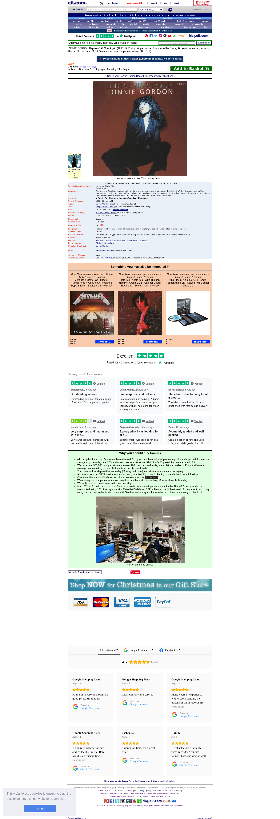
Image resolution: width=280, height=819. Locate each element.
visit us (110, 27)
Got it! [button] (40, 808)
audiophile (93, 24)
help (165, 3)
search (130, 790)
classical (133, 24)
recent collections (162, 793)
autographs (179, 24)
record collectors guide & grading (138, 793)
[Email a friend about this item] (85, 573)
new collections (167, 27)
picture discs (161, 24)
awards (146, 24)
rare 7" (131, 21)
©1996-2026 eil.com (106, 806)
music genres (175, 790)
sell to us (77, 27)
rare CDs (90, 21)
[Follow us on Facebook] (151, 37)
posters (205, 21)
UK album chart (139, 18)
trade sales (124, 27)
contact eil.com (142, 796)
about (176, 3)
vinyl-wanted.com (117, 796)
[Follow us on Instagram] (160, 37)
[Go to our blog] (199, 36)
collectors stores (144, 27)
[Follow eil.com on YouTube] (133, 802)
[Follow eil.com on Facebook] (111, 802)
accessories (120, 790)
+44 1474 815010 (107, 258)
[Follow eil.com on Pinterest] (106, 802)
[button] (192, 602)
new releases (80, 18)
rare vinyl (105, 21)
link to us (109, 790)
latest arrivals (107, 18)
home (100, 790)
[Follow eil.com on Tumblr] (128, 802)
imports (79, 24)
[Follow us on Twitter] (155, 37)
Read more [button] (177, 706)
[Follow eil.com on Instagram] (122, 802)
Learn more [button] (58, 798)
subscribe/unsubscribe (160, 796)
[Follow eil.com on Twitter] (117, 802)
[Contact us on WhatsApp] (174, 37)
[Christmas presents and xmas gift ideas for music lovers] (140, 590)
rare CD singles (160, 21)
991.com (130, 796)
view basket (113, 3)
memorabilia (197, 24)
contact (154, 3)
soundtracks (111, 24)
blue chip (77, 21)
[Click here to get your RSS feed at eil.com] (181, 36)
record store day (195, 18)
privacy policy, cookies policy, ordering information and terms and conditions (150, 806)
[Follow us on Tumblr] (164, 37)
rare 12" (142, 21)
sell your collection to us (111, 793)
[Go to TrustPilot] (106, 37)
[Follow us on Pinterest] (146, 37)
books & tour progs (185, 21)
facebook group (190, 27)
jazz (123, 24)
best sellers (167, 18)
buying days (94, 27)
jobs (205, 27)
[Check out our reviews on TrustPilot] (151, 477)
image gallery (145, 790)
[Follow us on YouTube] (169, 37)
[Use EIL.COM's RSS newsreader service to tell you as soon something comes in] (169, 801)
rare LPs (118, 21)
